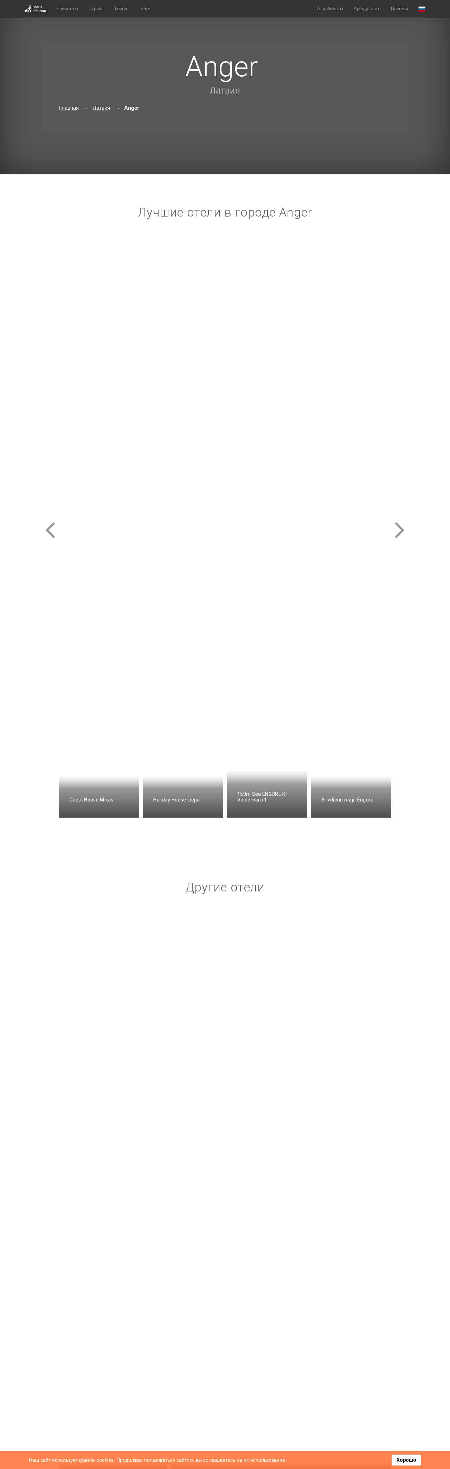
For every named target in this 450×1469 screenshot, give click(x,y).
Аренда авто (367, 8)
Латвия (225, 90)
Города (122, 8)
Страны (96, 8)
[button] (421, 9)
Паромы (399, 8)
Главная (69, 108)
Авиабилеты (330, 8)
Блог (145, 8)
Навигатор (67, 8)
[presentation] (50, 524)
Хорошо (406, 1460)
